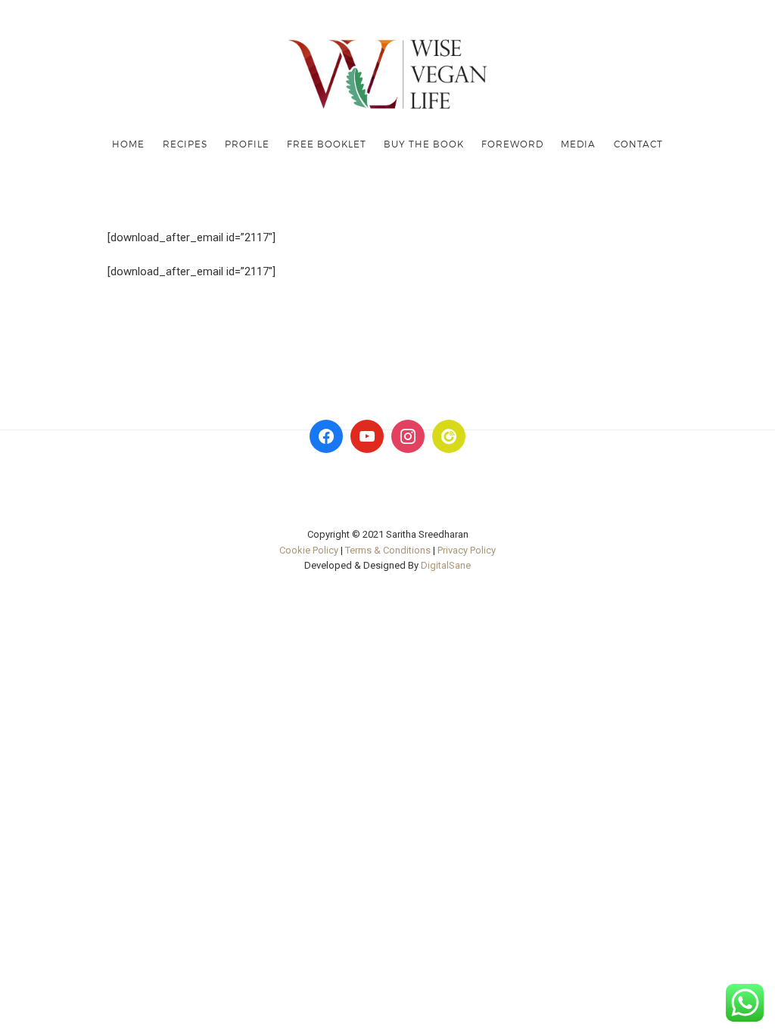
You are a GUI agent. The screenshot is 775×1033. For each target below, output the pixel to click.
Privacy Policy (466, 550)
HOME (128, 143)
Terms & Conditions (388, 550)
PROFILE (247, 143)
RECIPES (185, 143)
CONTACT (638, 143)
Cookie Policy (308, 550)
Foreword (512, 143)
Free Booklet (326, 143)
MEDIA (578, 143)
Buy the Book (424, 143)
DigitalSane (446, 565)
